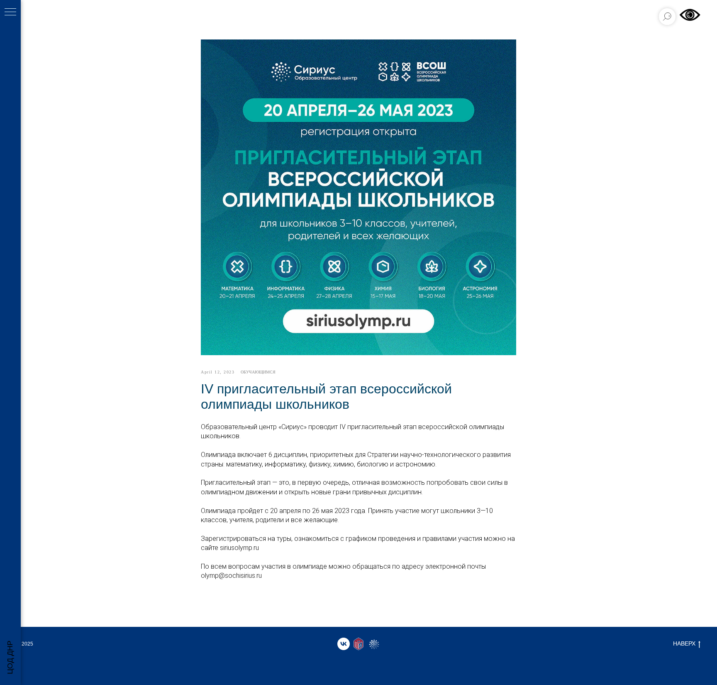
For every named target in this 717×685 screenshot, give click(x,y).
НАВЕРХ (684, 643)
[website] (358, 644)
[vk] (343, 644)
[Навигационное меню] (10, 12)
